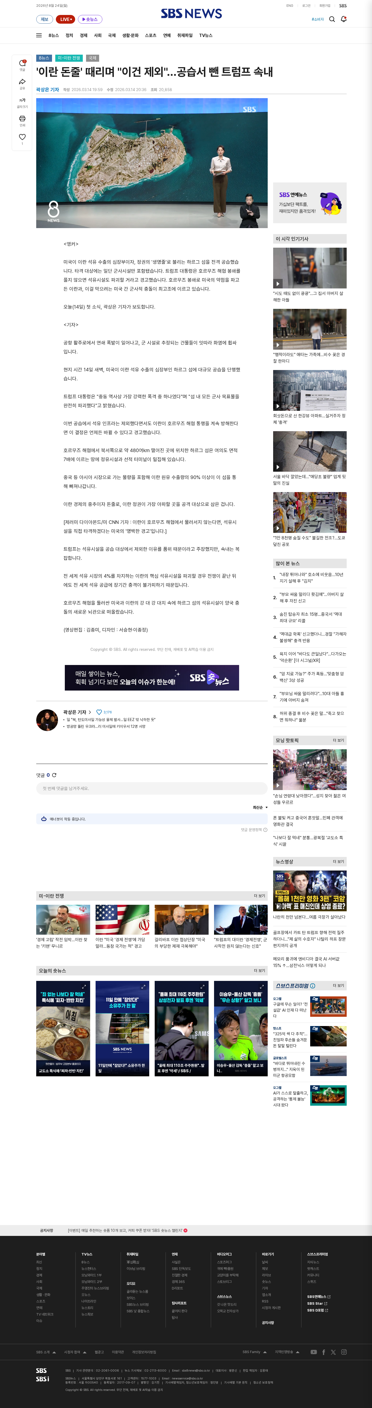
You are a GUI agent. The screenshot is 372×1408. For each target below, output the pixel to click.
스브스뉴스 (224, 1295)
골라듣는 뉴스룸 (137, 1291)
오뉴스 (85, 1295)
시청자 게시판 (271, 1308)
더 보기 (258, 894)
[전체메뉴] (39, 35)
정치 (69, 35)
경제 (83, 35)
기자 (265, 1288)
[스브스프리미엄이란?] (314, 985)
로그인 (306, 6)
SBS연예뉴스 (316, 1296)
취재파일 (185, 35)
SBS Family (255, 1352)
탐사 (175, 1318)
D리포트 (177, 1288)
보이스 (131, 1298)
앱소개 (266, 1295)
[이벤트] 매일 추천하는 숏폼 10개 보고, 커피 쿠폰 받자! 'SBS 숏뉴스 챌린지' (125, 1229)
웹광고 (99, 1352)
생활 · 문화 (43, 1295)
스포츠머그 (224, 1262)
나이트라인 (88, 1301)
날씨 (265, 1262)
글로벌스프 (280, 1058)
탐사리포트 (179, 1301)
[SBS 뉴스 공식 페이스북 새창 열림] (324, 1352)
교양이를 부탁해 (228, 1275)
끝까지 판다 (179, 1311)
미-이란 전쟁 (69, 58)
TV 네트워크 (44, 1314)
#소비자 (318, 19)
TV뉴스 (206, 35)
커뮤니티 (313, 1275)
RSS (265, 1301)
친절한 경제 (179, 1275)
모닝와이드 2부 (91, 1282)
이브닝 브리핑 (136, 1269)
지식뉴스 (313, 1262)
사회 (98, 35)
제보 (265, 1269)
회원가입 (324, 6)
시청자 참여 (75, 1353)
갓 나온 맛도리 (226, 1305)
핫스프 (277, 1028)
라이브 (266, 1275)
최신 (39, 1262)
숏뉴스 (266, 1282)
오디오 (131, 1282)
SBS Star (315, 1303)
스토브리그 (224, 1282)
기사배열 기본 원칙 (236, 1382)
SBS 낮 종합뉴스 (138, 1311)
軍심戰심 (133, 1262)
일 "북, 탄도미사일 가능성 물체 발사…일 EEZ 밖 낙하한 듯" (111, 719)
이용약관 (118, 1352)
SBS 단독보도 (181, 1269)
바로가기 (268, 1253)
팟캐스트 (313, 1269)
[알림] (343, 19)
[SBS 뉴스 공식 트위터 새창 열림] (333, 1352)
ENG (289, 6)
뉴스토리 (87, 1308)
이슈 (39, 1321)
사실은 (176, 1262)
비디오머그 (224, 1253)
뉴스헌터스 (88, 1269)
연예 (167, 35)
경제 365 (178, 1282)
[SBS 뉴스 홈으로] (191, 13)
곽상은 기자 (74, 712)
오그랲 (277, 999)
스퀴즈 (311, 1282)
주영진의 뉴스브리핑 (95, 1288)
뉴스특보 (87, 1314)
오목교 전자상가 (228, 1311)
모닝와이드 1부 (91, 1275)
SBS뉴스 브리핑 (138, 1305)
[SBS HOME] (343, 5)
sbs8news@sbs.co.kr (196, 1370)
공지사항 (268, 1323)
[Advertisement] (151, 861)
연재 (175, 1253)
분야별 (40, 1253)
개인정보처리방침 (144, 1352)
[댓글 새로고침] (54, 775)
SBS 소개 (46, 1353)
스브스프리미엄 (317, 1253)
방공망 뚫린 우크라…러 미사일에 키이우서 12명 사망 (106, 726)
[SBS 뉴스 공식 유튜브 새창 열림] (314, 1352)
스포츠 (151, 35)
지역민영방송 (287, 1352)
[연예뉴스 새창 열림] (310, 202)
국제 (112, 35)
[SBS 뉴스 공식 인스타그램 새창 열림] (344, 1352)
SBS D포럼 (315, 1310)
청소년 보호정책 (263, 1382)
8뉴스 (53, 35)
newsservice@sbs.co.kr (187, 1378)
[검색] (332, 19)
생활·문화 (130, 35)
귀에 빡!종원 (225, 1269)
